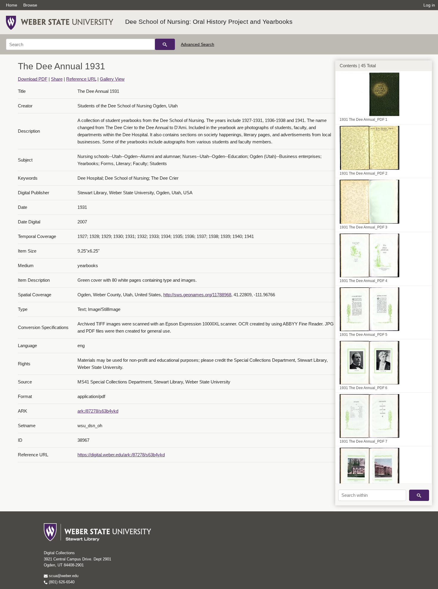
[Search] (165, 44)
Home (11, 5)
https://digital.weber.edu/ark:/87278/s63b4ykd (121, 454)
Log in (429, 5)
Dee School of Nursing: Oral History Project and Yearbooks (209, 21)
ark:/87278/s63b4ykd (97, 410)
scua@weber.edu (63, 576)
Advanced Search (197, 44)
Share (57, 79)
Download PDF (32, 79)
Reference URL (81, 79)
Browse (30, 5)
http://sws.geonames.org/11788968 (197, 294)
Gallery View (112, 79)
